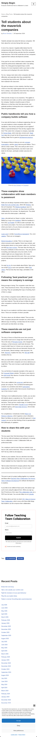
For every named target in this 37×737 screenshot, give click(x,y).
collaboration (10, 558)
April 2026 (4, 614)
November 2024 (6, 666)
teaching (20, 558)
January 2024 (5, 697)
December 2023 (6, 700)
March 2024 (4, 690)
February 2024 (5, 693)
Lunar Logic (4, 234)
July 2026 (4, 605)
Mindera (28, 205)
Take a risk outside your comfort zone (12, 590)
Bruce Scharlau (7, 33)
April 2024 (4, 687)
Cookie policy (14, 734)
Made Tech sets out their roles (10, 205)
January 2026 (5, 623)
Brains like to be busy (7, 586)
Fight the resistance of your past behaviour (13, 593)
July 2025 (4, 641)
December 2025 (6, 626)
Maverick (7, 352)
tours (9, 267)
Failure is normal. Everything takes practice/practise (16, 599)
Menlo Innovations (6, 241)
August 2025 (5, 638)
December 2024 (6, 663)
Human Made (7, 133)
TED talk (27, 352)
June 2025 (4, 644)
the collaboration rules (26, 492)
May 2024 (4, 684)
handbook (18, 220)
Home (3, 14)
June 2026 (4, 608)
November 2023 (6, 703)
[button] (34, 705)
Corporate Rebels (9, 373)
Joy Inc (8, 265)
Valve (3, 218)
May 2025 (4, 647)
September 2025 (6, 635)
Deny (18, 725)
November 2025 (6, 629)
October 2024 (5, 669)
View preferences (18, 730)
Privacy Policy (21, 734)
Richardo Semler (17, 342)
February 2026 (5, 620)
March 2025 (4, 654)
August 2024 (5, 675)
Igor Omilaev (17, 185)
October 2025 (5, 632)
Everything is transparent (21, 234)
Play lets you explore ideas (9, 596)
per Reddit (11, 222)
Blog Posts (9, 14)
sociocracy (20, 382)
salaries (3, 236)
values (16, 144)
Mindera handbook (20, 207)
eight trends (7, 375)
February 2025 (5, 657)
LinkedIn (31, 494)
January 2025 (5, 660)
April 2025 (4, 651)
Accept (18, 720)
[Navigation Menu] (33, 3)
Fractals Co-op (23, 404)
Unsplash (26, 185)
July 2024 (4, 678)
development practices (26, 137)
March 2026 (4, 617)
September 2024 (6, 672)
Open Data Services (21, 407)
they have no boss (11, 247)
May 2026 (4, 611)
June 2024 (4, 681)
